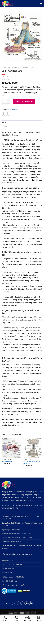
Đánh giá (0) (6, 127)
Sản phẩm (15, 68)
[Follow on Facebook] (19, 603)
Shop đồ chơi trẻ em (9, 581)
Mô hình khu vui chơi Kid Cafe (13, 577)
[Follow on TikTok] (23, 603)
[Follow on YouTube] (31, 603)
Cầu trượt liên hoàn (9, 573)
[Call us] (27, 603)
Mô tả (4, 122)
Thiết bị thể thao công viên (12, 564)
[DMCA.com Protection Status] (24, 591)
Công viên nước (8, 560)
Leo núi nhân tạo (8, 569)
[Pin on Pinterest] (7, 114)
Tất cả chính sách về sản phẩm (13, 585)
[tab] (22, 123)
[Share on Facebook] (3, 114)
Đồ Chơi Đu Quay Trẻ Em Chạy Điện (31, 462)
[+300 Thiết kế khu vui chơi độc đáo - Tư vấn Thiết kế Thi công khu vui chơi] (9, 3)
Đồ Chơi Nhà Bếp (7, 461)
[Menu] (41, 3)
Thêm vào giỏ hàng (24, 101)
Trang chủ (6, 68)
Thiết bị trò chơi (28, 68)
